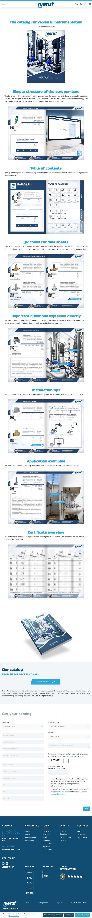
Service (64, 826)
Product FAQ (47, 843)
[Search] (76, 4)
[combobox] (23, 726)
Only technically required (52, 915)
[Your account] (85, 4)
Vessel (27, 834)
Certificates (47, 831)
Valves (27, 831)
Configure (69, 915)
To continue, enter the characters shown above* (57, 767)
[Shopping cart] (90, 4)
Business (82, 826)
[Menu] (3, 3)
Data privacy (70, 756)
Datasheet (46, 846)
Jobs (78, 831)
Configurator (47, 849)
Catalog (63, 840)
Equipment (29, 840)
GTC (81, 756)
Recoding (46, 840)
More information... (14, 916)
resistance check (46, 836)
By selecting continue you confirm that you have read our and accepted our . (70, 791)
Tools (46, 826)
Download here (43, 681)
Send (86, 808)
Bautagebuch (82, 837)
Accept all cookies (82, 915)
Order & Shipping (63, 833)
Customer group (53, 722)
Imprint (59, 903)
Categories (32, 826)
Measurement (30, 837)
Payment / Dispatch (10, 908)
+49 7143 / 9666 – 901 (11, 840)
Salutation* (6, 722)
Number (51, 732)
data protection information (60, 791)
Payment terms (65, 837)
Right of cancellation (78, 903)
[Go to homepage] (46, 5)
